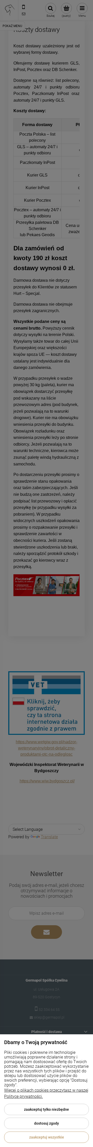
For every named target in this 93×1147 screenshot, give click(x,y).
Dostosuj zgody (46, 1123)
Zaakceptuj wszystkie (46, 1137)
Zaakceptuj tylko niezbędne (46, 1109)
